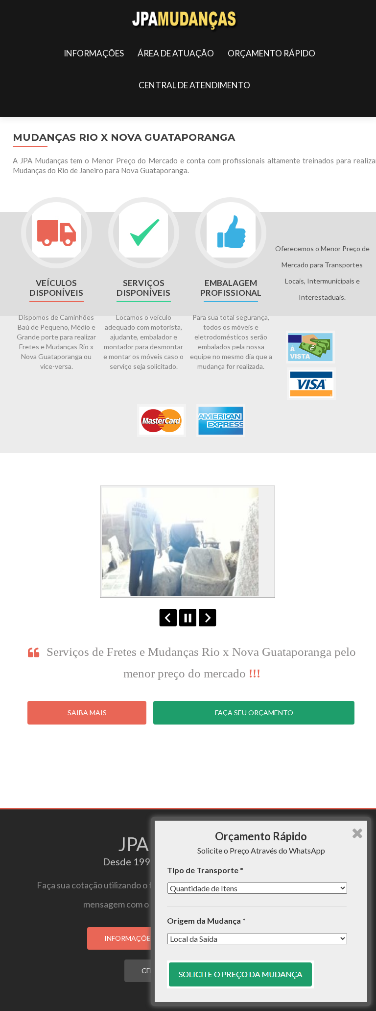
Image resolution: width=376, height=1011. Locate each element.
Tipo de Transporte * (205, 870)
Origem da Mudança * (206, 920)
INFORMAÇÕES (94, 53)
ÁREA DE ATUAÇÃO (176, 53)
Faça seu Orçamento (254, 712)
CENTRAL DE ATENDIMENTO (194, 85)
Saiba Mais (87, 712)
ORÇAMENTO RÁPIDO (271, 53)
